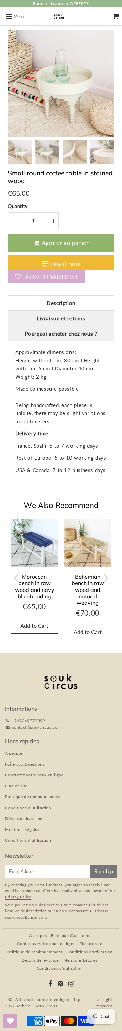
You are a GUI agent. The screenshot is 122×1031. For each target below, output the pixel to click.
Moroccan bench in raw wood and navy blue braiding (34, 586)
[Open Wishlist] (10, 1021)
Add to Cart (34, 625)
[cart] (116, 16)
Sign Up (103, 871)
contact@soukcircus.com (36, 727)
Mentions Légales (22, 829)
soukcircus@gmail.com (25, 917)
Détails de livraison (24, 818)
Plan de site (16, 785)
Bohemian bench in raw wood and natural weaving (88, 589)
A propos (14, 753)
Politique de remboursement (33, 796)
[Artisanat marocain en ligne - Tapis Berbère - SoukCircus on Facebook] (50, 984)
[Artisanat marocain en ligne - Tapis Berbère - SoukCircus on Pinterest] (60, 984)
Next (106, 82)
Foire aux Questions (24, 764)
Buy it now (65, 263)
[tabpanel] (20, 152)
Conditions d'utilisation (28, 807)
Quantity (18, 206)
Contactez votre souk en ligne (34, 774)
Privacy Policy (18, 897)
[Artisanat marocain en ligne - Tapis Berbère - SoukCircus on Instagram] (71, 984)
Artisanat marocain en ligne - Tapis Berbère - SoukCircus (49, 1002)
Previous (16, 82)
